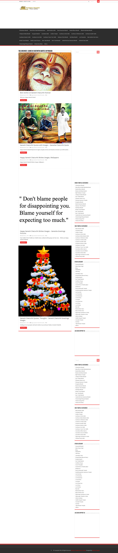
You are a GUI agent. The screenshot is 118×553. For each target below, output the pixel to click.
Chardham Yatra (79, 273)
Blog (76, 268)
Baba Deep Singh (79, 266)
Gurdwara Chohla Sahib (80, 239)
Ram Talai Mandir (46, 40)
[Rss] (88, 1)
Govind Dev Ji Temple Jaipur (81, 284)
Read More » (23, 100)
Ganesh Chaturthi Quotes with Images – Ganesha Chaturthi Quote (44, 145)
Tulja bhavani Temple (80, 323)
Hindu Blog (78, 269)
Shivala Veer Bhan (38, 44)
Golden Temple (54, 33)
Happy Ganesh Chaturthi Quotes (37, 95)
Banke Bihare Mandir (74, 30)
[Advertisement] (69, 15)
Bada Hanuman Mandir (62, 30)
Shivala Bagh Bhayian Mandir (26, 44)
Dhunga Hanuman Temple (81, 200)
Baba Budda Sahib (51, 30)
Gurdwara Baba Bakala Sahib (82, 236)
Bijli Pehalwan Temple (80, 192)
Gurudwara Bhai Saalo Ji (81, 249)
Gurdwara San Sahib (37, 37)
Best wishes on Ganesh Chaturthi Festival (35, 93)
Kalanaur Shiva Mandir (63, 37)
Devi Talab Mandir (79, 196)
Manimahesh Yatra (79, 308)
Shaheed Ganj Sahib (83, 40)
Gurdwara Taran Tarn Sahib (49, 37)
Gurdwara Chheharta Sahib (77, 33)
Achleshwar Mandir (23, 30)
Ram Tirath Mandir (56, 40)
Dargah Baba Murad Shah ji (81, 275)
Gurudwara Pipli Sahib (80, 252)
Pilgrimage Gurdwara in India (82, 254)
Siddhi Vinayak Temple (80, 318)
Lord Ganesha (82, 37)
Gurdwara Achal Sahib (64, 33)
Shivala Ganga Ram (79, 218)
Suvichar (77, 321)
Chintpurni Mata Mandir (24, 33)
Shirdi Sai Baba (78, 316)
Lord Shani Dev (78, 301)
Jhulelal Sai (77, 286)
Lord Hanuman (78, 295)
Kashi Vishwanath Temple (81, 288)
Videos (45, 44)
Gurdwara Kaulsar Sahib (25, 37)
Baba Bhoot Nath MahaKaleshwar (37, 30)
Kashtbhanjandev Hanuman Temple (83, 290)
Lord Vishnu (78, 305)
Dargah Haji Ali (78, 277)
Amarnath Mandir (79, 264)
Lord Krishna (78, 297)
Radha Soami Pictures (35, 40)
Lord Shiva (77, 303)
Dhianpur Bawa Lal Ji (80, 198)
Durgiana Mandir (36, 33)
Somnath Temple (79, 320)
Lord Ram (77, 299)
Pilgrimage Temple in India (81, 314)
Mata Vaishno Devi (79, 310)
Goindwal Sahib (45, 33)
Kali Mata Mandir (74, 37)
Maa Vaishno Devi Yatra (92, 37)
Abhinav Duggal (96, 550)
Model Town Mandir (24, 40)
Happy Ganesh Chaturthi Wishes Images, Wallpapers (39, 158)
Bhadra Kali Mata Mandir (86, 30)
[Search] (98, 1)
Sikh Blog (77, 271)
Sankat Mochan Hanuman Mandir (69, 40)
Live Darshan (78, 292)
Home (34, 1)
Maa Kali (77, 307)
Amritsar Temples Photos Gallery (78, 550)
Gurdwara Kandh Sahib (91, 33)
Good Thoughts (79, 283)
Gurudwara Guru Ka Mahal (81, 250)
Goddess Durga (79, 281)
